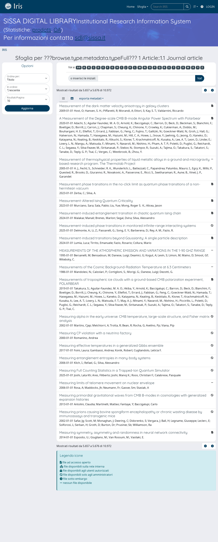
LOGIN (210, 7)
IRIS (4, 50)
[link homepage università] (16, 6)
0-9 (78, 67)
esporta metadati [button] (90, 98)
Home (131, 7)
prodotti (41, 29)
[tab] (63, 98)
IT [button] (194, 7)
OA (57, 29)
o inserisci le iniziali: (83, 78)
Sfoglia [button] (141, 7)
